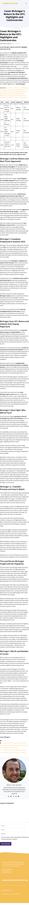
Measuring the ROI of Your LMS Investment (13, 752)
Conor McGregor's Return (9, 743)
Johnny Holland (10, 3)
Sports (4, 741)
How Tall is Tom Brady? (12, 88)
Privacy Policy (5, 894)
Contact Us (7, 871)
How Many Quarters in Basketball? (17, 97)
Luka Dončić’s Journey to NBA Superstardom (14, 750)
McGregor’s (20, 66)
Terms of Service (15, 894)
